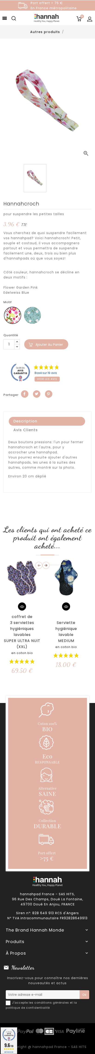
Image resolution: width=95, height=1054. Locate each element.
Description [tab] (25, 421)
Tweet (36, 394)
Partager (24, 394)
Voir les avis (47, 379)
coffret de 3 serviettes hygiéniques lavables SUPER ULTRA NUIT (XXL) (22, 634)
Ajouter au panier (49, 344)
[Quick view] (22, 606)
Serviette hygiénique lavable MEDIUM (66, 634)
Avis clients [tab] (25, 430)
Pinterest (48, 394)
